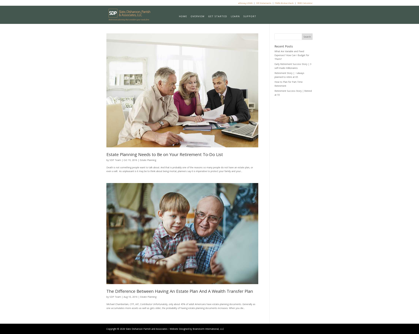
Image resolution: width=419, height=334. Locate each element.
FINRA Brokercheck (284, 3)
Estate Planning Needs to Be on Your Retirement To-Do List (164, 154)
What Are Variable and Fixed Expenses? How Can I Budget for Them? (291, 55)
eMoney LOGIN (245, 3)
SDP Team (115, 160)
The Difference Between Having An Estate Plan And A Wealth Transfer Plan (179, 291)
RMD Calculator (305, 3)
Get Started (217, 16)
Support (249, 16)
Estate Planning (148, 160)
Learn (235, 16)
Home (183, 16)
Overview (198, 16)
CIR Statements (263, 3)
